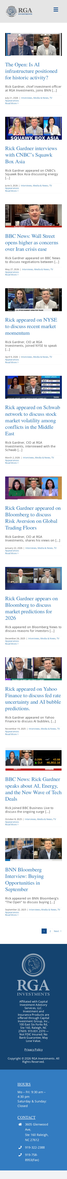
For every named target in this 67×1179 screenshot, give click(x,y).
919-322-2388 (35, 1147)
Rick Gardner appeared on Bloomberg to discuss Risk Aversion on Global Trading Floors (33, 517)
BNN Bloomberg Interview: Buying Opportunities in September (24, 879)
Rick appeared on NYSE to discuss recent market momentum (31, 326)
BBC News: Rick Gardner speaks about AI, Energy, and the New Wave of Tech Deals (33, 788)
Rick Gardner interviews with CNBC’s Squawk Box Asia (31, 154)
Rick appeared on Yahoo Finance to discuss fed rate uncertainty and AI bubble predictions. (33, 698)
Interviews (26, 97)
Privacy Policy (33, 1049)
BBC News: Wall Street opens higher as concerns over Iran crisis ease (31, 242)
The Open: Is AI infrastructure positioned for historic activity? (31, 71)
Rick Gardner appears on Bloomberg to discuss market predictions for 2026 (31, 607)
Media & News (40, 97)
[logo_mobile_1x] (18, 7)
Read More (11, 103)
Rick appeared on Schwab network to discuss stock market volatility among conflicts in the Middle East (32, 420)
